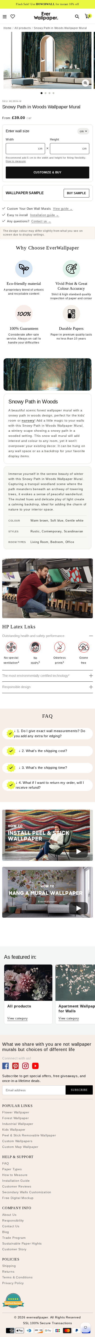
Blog (5, 1232)
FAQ (5, 1163)
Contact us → (41, 221)
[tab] (42, 93)
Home (7, 28)
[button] (47, 836)
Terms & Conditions (17, 1277)
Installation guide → (44, 215)
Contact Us (10, 1226)
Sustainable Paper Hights (22, 1243)
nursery (28, 420)
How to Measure (15, 1175)
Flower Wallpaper (15, 1112)
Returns (8, 1271)
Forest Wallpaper (15, 1118)
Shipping (9, 1266)
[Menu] (4, 16)
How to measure (16, 161)
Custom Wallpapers (17, 1141)
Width (10, 139)
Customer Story (14, 1249)
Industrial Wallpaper (17, 1124)
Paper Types (12, 1169)
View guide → (63, 208)
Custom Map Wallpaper (20, 1147)
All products (23, 28)
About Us (9, 1214)
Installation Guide (16, 1180)
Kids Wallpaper (13, 1129)
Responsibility (13, 1220)
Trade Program (14, 1237)
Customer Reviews (16, 1186)
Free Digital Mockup (18, 1198)
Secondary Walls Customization (26, 1192)
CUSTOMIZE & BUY (47, 172)
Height (54, 139)
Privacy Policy (13, 1283)
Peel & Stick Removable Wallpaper (29, 1135)
